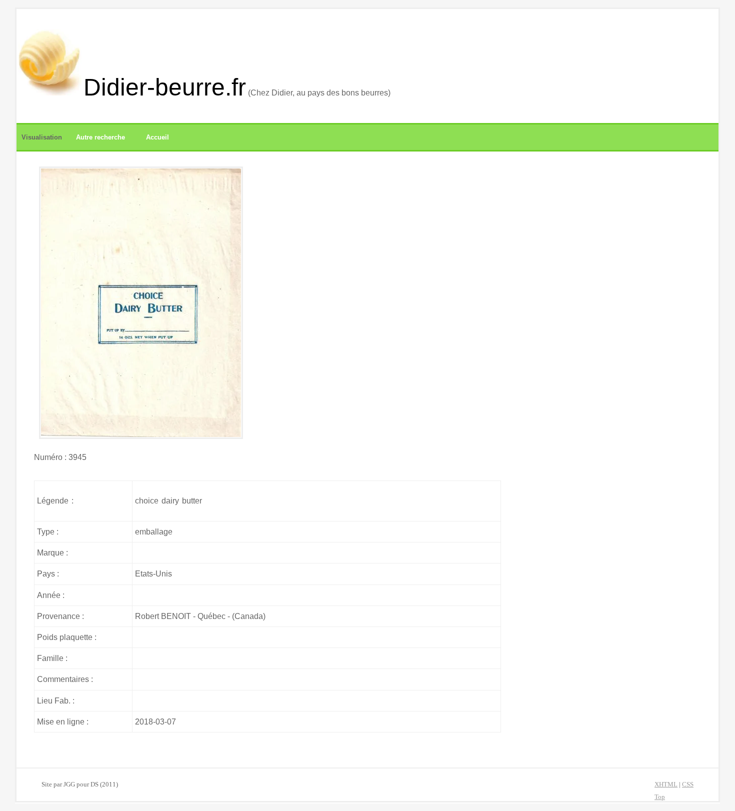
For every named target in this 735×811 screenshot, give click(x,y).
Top (659, 797)
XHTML (666, 784)
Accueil (157, 137)
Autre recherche (100, 137)
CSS (688, 784)
